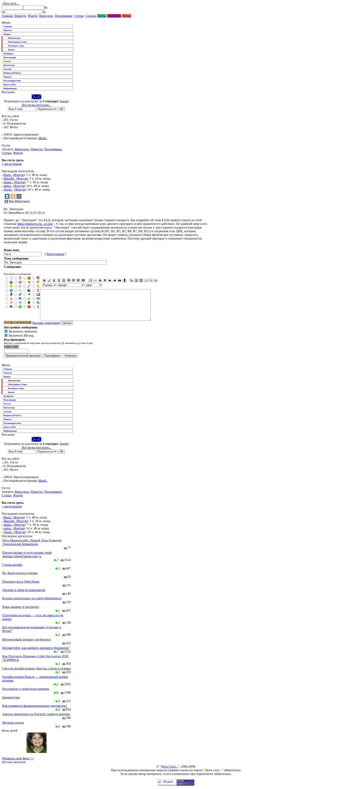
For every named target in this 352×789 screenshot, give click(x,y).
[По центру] (74, 280)
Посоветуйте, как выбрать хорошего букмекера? (35, 648)
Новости (20, 16)
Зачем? (64, 101)
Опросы (7, 77)
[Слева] (78, 280)
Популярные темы (17, 42)
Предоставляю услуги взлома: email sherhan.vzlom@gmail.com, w (27, 554)
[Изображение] (136, 280)
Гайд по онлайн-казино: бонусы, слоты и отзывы (36, 668)
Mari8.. (42, 138)
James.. (8, 182)
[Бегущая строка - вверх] (105, 280)
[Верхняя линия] (64, 280)
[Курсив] (49, 280)
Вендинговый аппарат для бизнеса (26, 639)
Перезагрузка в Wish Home (20, 581)
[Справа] (69, 280)
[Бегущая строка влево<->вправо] (120, 280)
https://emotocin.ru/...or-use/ (35, 223)
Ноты (102, 16)
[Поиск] (3, 12)
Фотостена (9, 65)
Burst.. (7, 175)
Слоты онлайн (12, 564)
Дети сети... (10, 3)
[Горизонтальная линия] (95, 280)
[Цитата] (151, 280)
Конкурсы (46, 16)
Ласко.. (8, 189)
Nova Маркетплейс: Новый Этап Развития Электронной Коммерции (31, 542)
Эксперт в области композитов (23, 590)
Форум (32, 16)
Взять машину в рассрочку (20, 607)
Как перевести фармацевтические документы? (34, 705)
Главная (7, 16)
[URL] (131, 280)
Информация (10, 88)
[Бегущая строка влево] (110, 280)
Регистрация (55, 254)
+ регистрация (12, 164)
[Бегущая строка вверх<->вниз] (124, 280)
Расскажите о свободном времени (25, 689)
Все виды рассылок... (36, 105)
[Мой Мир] (18, 196)
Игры (126, 16)
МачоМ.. (9, 178)
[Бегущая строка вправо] (115, 280)
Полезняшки (63, 16)
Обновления (14, 38)
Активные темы (16, 46)
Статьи (79, 16)
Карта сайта (9, 84)
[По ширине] (83, 280)
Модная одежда (13, 722)
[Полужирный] (44, 280)
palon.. (7, 186)
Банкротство (11, 697)
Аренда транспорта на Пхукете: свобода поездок (36, 714)
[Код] (156, 280)
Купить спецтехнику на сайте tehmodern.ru (32, 598)
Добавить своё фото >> (18, 758)
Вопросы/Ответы (12, 73)
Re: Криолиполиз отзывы (20, 573)
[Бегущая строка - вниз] (100, 280)
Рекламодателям (12, 81)
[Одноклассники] (13, 196)
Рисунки (114, 16)
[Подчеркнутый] (54, 280)
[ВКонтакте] (7, 196)
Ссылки (90, 16)
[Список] (90, 280)
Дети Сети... (169, 766)
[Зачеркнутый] (59, 280)
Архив (11, 50)
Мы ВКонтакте (19, 201)
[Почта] (146, 280)
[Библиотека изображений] (141, 280)
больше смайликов (46, 323)
